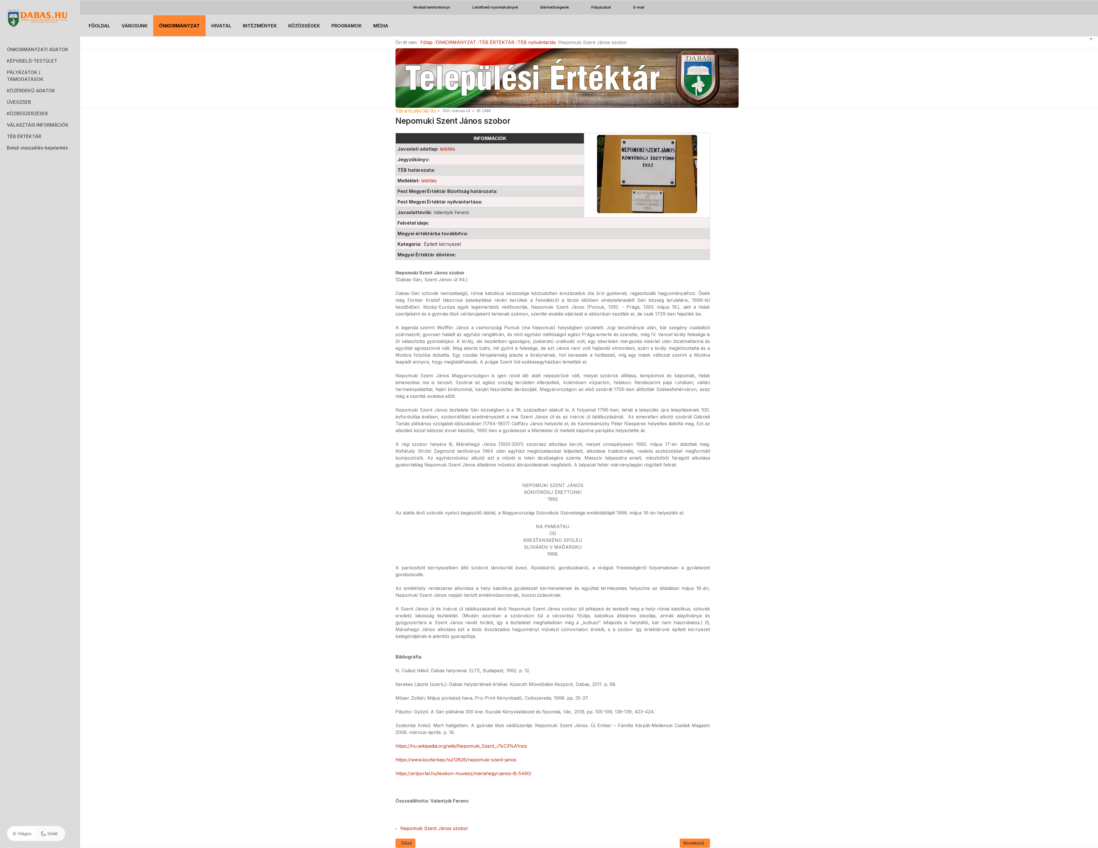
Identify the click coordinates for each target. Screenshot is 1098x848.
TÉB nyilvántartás (415, 111)
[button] (40, 49)
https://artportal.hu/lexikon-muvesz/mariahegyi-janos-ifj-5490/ (463, 773)
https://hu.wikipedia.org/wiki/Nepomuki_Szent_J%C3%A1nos (461, 746)
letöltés (447, 149)
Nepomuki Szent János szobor (434, 828)
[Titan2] (40, 18)
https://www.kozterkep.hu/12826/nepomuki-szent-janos (455, 760)
